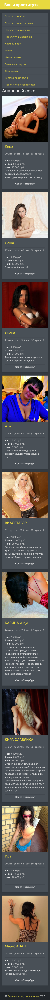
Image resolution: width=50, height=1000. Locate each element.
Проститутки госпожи (17, 30)
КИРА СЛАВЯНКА (19, 740)
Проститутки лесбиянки (18, 36)
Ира (8, 856)
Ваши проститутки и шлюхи (23, 4)
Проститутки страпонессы (20, 84)
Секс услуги (11, 71)
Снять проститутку (15, 64)
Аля (8, 426)
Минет (8, 50)
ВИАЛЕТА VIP (16, 523)
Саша (9, 243)
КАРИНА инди (16, 623)
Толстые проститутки (17, 77)
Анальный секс (13, 43)
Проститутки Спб (14, 16)
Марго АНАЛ (15, 946)
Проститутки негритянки (19, 23)
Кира (9, 146)
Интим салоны (13, 57)
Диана (10, 333)
